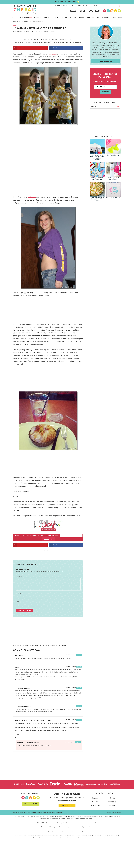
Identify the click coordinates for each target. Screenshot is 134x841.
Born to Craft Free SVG (113, 197)
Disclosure (59, 812)
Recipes (95, 798)
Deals (72, 11)
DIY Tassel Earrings (113, 155)
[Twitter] (115, 10)
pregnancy (53, 54)
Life (22, 21)
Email (18, 602)
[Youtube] (119, 10)
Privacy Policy (51, 812)
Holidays (95, 802)
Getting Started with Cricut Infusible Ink (97, 178)
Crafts (112, 798)
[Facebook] (108, 10)
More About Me (105, 61)
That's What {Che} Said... (25, 9)
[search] (119, 5)
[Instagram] (111, 10)
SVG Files (94, 11)
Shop (83, 11)
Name (18, 594)
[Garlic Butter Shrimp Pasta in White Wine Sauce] (97, 195)
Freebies (112, 806)
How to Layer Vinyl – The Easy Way (113, 178)
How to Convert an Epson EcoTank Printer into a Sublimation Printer (97, 157)
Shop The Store (30, 803)
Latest (85, 5)
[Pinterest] (104, 10)
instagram (32, 197)
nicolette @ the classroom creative (30, 720)
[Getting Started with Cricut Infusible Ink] (97, 176)
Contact (78, 5)
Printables (112, 802)
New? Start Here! (61, 5)
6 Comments (52, 31)
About (71, 5)
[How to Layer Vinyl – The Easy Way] (113, 176)
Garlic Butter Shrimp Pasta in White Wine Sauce (97, 199)
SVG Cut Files (95, 806)
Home (14, 21)
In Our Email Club (66, 1)
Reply (79, 655)
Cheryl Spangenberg (26, 743)
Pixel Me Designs (116, 812)
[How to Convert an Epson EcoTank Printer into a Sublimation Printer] (97, 153)
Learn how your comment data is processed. (53, 645)
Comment (19, 576)
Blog (18, 21)
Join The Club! (67, 805)
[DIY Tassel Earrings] (113, 153)
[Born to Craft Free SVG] (113, 195)
